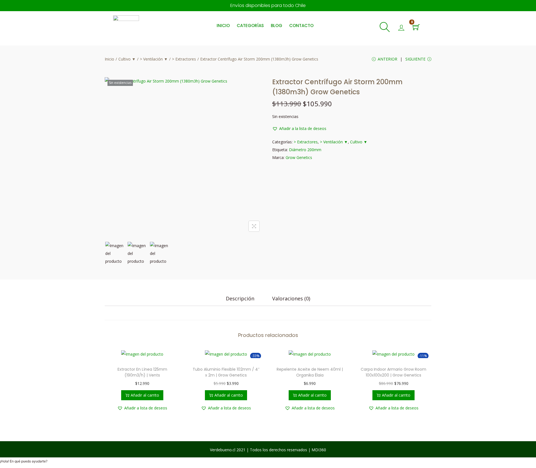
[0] (416, 27)
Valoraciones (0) (291, 298)
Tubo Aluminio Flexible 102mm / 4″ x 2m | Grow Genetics (226, 372)
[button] (299, 128)
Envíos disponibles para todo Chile (268, 5)
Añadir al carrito (145, 395)
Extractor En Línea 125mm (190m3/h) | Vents (142, 372)
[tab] (240, 298)
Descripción (240, 298)
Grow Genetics (299, 157)
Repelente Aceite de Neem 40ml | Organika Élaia (310, 372)
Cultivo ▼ (127, 59)
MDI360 (319, 449)
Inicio (109, 59)
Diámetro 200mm (305, 149)
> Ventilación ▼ (154, 59)
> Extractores (184, 59)
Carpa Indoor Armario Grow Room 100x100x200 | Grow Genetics (393, 372)
